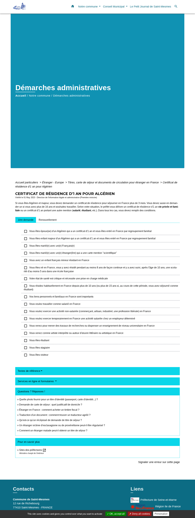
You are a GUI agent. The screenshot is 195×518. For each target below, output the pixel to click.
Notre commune (39, 95)
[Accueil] (32, 6)
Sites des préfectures (32, 450)
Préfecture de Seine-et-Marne (158, 499)
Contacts (23, 489)
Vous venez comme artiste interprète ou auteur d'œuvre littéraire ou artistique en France (73, 333)
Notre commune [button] (88, 6)
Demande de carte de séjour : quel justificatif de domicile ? (50, 404)
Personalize (161, 514)
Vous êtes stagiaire (37, 348)
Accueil (20, 95)
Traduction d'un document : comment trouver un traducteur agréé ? (54, 415)
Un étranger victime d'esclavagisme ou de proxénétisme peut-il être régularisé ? (62, 425)
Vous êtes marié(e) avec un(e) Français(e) (49, 246)
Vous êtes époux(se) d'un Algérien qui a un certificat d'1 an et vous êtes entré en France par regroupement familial (88, 231)
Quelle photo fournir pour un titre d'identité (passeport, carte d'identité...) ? (58, 399)
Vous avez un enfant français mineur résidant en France (56, 260)
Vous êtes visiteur (36, 355)
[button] (72, 7)
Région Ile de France (168, 506)
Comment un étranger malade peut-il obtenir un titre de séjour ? (53, 430)
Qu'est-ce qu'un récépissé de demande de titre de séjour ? (50, 420)
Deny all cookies (140, 514)
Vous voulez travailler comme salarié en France (52, 304)
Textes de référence (29, 370)
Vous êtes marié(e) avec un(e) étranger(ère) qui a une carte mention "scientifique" (70, 253)
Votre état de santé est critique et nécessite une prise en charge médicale (66, 279)
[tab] (25, 220)
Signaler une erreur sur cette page (159, 462)
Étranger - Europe (53, 182)
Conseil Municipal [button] (114, 6)
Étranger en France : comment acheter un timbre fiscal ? (49, 409)
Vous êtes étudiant (36, 340)
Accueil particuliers (27, 182)
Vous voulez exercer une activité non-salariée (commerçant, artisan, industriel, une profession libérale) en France (87, 311)
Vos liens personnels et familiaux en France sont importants (58, 297)
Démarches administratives (71, 95)
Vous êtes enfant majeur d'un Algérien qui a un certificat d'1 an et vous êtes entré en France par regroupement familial (90, 238)
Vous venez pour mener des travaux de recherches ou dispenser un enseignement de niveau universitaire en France (89, 326)
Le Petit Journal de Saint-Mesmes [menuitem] (150, 6)
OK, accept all (117, 514)
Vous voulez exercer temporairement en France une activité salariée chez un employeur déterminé (79, 318)
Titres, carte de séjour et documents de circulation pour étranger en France (114, 182)
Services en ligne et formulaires (36, 381)
